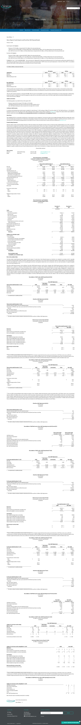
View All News (9, 37)
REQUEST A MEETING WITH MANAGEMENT (71, 722)
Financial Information (45, 30)
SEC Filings (9, 712)
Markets (24, 8)
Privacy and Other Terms (11, 723)
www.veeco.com (63, 120)
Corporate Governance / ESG (56, 30)
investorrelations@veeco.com (30, 716)
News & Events (27, 30)
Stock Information (35, 30)
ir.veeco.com (53, 111)
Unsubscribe (42, 716)
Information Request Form (12, 716)
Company (52, 8)
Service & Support (44, 8)
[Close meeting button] (79, 721)
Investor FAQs (9, 714)
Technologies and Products (33, 8)
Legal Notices (18, 723)
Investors (21, 30)
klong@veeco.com (44, 153)
